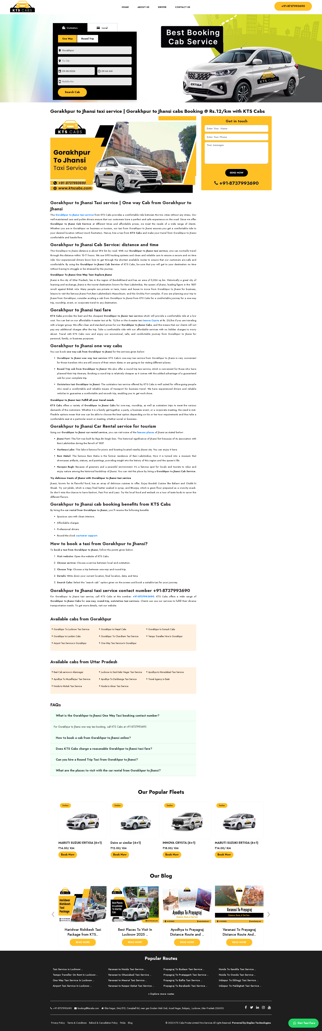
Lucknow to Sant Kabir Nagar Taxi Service (121, 672)
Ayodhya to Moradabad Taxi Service (166, 672)
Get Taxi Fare (306, 1023)
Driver (162, 7)
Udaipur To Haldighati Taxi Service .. (240, 986)
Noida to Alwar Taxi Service (114, 686)
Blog (130, 1022)
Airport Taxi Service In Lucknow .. (72, 986)
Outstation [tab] (70, 28)
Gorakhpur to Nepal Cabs (113, 629)
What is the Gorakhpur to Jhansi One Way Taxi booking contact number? (107, 715)
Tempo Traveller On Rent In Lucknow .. (75, 975)
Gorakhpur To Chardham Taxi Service (119, 636)
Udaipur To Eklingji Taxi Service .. (238, 980)
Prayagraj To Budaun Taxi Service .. (184, 969)
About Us (143, 7)
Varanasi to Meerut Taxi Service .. (127, 980)
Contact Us (182, 7)
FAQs (122, 1022)
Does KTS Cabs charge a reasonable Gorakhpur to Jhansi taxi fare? (104, 749)
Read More (83, 942)
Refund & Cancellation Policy (103, 1022)
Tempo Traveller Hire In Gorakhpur (165, 636)
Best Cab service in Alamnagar (68, 672)
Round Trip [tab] (87, 38)
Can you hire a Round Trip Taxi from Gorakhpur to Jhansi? (97, 759)
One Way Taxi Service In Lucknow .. (73, 980)
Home (127, 7)
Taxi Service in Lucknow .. (68, 969)
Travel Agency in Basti (159, 679)
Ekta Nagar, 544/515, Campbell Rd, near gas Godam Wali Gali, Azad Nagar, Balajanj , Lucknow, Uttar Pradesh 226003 (164, 1008)
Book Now (67, 854)
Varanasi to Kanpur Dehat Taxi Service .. (131, 986)
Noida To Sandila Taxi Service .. (237, 969)
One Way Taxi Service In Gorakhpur (119, 643)
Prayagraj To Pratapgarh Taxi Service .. (186, 975)
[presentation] (53, 913)
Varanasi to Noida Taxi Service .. (127, 969)
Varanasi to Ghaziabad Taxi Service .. (129, 975)
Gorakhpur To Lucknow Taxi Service (71, 629)
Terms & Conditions (77, 1022)
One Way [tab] (67, 38)
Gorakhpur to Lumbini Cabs (67, 636)
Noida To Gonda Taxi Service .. (237, 975)
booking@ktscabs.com (88, 1008)
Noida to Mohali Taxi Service (68, 686)
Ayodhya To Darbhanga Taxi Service (119, 679)
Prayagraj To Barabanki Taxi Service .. (185, 986)
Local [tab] (102, 28)
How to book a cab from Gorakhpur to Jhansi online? (93, 738)
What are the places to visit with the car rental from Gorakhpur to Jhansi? (108, 770)
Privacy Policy (58, 1022)
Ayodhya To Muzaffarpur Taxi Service (72, 679)
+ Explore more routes (161, 994)
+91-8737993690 (293, 6)
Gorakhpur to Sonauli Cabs (161, 629)
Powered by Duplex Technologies (251, 1022)
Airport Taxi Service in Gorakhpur (70, 643)
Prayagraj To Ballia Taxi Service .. (183, 980)
